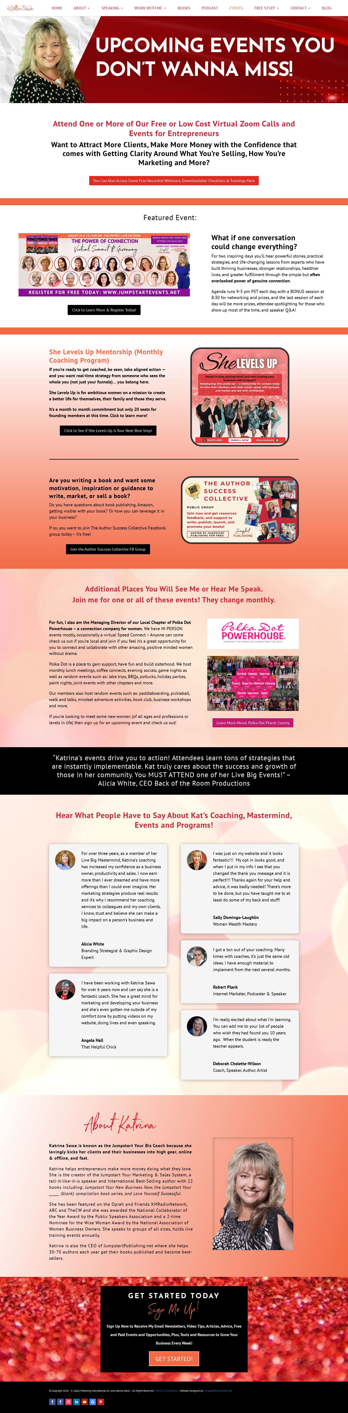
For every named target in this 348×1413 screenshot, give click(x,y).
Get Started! (174, 1359)
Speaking (110, 9)
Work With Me (148, 9)
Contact (299, 9)
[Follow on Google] (92, 1402)
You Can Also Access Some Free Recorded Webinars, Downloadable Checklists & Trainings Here (174, 180)
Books (184, 9)
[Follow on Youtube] (84, 1402)
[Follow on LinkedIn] (76, 1402)
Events (236, 9)
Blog (326, 9)
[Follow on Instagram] (68, 1402)
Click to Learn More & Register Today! (104, 310)
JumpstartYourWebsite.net (218, 1390)
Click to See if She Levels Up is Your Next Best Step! (108, 430)
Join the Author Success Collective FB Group (108, 549)
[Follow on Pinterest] (100, 1402)
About (80, 9)
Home (57, 9)
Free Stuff (264, 9)
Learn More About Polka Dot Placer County (252, 722)
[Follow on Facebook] (52, 1402)
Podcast (210, 9)
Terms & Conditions (166, 1390)
